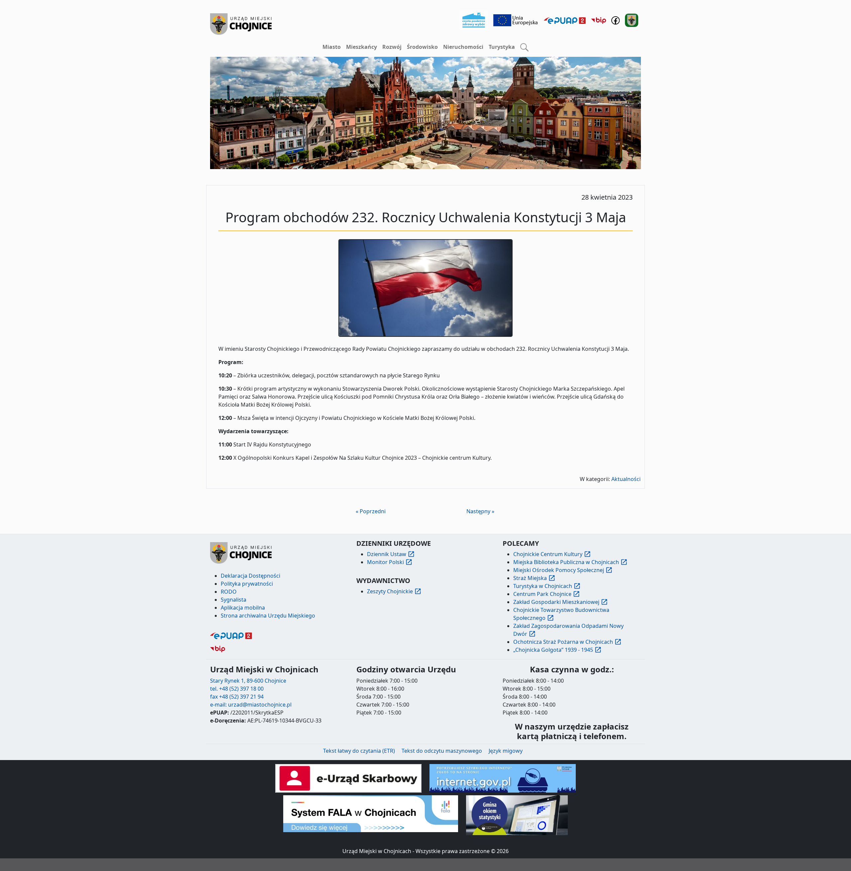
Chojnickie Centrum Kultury (547, 554)
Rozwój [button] (392, 46)
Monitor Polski (385, 562)
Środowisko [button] (422, 46)
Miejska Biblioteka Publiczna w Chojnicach (566, 562)
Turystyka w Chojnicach (542, 586)
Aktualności (626, 479)
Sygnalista (233, 599)
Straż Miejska (530, 578)
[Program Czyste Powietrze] (473, 19)
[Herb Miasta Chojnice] (241, 24)
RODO (229, 591)
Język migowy (506, 750)
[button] (524, 47)
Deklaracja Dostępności (250, 575)
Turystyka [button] (502, 46)
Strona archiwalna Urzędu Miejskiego (268, 615)
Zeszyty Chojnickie (390, 591)
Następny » (480, 511)
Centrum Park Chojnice (542, 594)
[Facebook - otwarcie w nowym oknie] (615, 19)
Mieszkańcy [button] (361, 46)
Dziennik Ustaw (386, 554)
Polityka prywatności (247, 583)
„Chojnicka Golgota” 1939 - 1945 (553, 649)
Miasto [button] (331, 46)
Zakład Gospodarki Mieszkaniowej (556, 602)
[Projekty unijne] (516, 19)
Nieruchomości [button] (463, 46)
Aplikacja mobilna (243, 607)
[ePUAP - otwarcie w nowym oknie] (565, 20)
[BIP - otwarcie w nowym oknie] (598, 20)
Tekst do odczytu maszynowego (442, 750)
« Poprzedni (371, 511)
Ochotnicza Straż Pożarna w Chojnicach (563, 641)
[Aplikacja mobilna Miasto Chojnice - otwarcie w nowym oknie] (631, 19)
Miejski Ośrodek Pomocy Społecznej (558, 570)
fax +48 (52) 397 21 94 (237, 696)
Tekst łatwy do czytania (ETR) (359, 750)
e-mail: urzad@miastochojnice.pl (251, 704)
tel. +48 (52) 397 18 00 (237, 688)
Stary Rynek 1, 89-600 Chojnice (248, 680)
